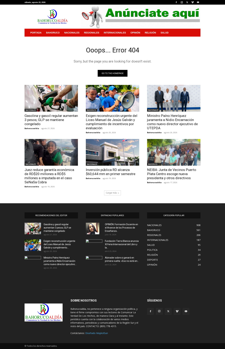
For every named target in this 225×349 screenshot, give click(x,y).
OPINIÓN (135, 32)
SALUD (165, 32)
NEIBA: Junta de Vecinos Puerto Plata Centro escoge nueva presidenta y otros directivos (171, 174)
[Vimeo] (192, 2)
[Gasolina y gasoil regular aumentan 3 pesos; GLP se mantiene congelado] (51, 98)
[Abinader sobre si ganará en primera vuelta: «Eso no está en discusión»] (94, 261)
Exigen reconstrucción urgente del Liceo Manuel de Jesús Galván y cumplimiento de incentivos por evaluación (111, 122)
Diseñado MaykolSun (96, 333)
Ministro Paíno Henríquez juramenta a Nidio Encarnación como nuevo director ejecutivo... (60, 261)
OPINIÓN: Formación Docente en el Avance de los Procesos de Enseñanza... (121, 227)
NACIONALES (71, 32)
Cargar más (111, 192)
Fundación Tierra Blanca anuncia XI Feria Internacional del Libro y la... (122, 244)
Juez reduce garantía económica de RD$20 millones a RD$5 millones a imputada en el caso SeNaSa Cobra (49, 176)
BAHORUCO (53, 32)
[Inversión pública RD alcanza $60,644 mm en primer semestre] (112, 152)
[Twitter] (187, 2)
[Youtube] (198, 2)
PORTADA (36, 32)
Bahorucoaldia (32, 128)
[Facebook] (176, 2)
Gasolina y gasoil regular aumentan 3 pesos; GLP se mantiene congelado (51, 120)
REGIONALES (91, 32)
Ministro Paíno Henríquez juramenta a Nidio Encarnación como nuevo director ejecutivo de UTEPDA (172, 122)
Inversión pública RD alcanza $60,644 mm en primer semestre (110, 172)
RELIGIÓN (150, 32)
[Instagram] (181, 2)
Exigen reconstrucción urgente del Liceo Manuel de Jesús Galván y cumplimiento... (59, 244)
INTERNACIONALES (115, 32)
